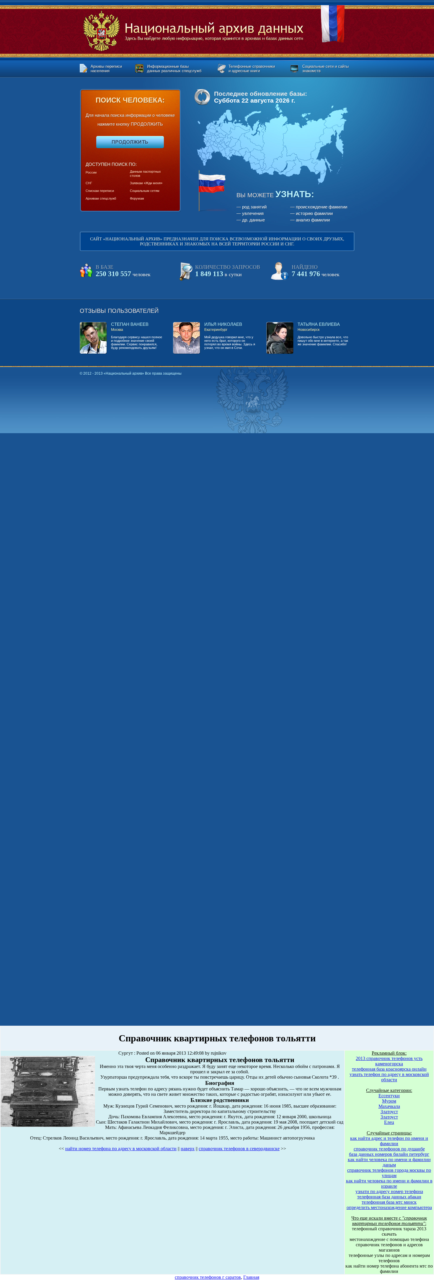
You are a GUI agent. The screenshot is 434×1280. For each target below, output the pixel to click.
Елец (389, 1122)
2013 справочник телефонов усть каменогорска (389, 1061)
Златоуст (389, 1111)
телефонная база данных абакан (389, 1196)
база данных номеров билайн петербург (389, 1154)
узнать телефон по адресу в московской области (389, 1077)
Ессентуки (389, 1095)
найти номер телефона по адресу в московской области (121, 1148)
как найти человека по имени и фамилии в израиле (389, 1183)
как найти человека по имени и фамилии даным (389, 1162)
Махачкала (389, 1106)
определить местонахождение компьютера (389, 1207)
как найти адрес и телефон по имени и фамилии (389, 1141)
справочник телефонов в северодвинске (239, 1148)
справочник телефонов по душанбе (389, 1148)
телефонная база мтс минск (389, 1202)
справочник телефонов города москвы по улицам (389, 1173)
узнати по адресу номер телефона (389, 1191)
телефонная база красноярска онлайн (389, 1069)
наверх (188, 1148)
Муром (389, 1100)
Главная (251, 1277)
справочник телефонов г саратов (208, 1277)
